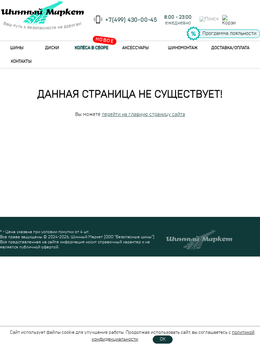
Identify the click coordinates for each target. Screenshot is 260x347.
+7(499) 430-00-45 (131, 20)
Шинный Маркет (87, 237)
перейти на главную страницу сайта (143, 114)
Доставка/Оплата (230, 48)
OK (163, 339)
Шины (17, 48)
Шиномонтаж (183, 48)
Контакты (21, 61)
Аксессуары (135, 48)
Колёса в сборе (91, 48)
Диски (52, 48)
